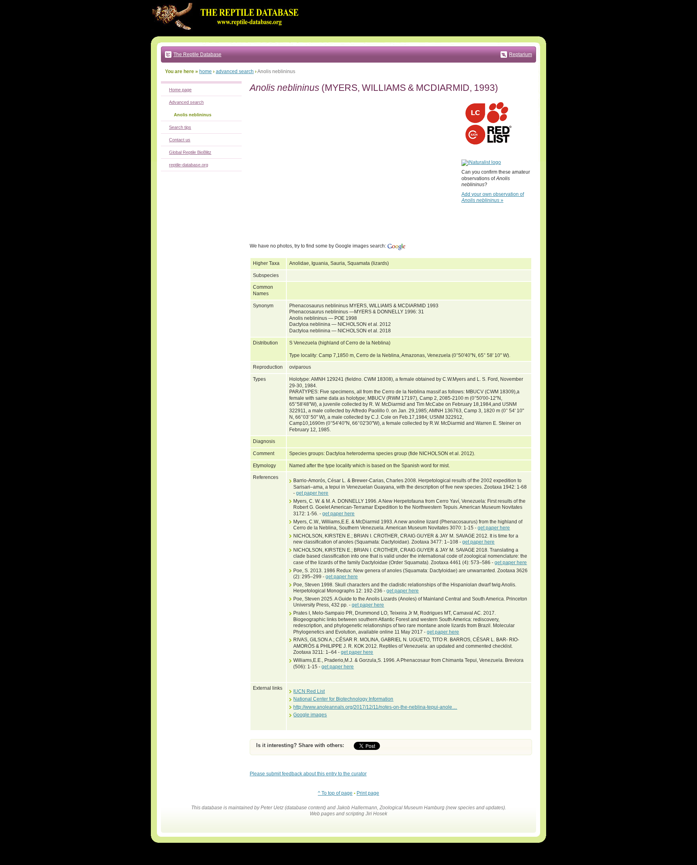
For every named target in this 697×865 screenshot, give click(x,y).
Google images (310, 715)
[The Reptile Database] (227, 35)
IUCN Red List (309, 691)
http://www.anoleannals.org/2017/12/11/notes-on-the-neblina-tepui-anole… (375, 707)
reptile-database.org (188, 164)
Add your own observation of (492, 197)
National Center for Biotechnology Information (343, 699)
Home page (180, 89)
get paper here (312, 493)
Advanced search (186, 102)
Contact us (179, 139)
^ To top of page (335, 793)
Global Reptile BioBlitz (190, 152)
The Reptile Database (197, 54)
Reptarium (520, 54)
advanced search (235, 71)
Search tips (180, 127)
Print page (368, 793)
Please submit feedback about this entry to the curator (308, 774)
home (205, 71)
